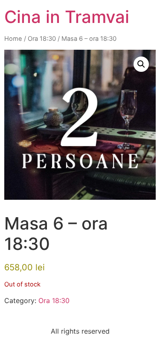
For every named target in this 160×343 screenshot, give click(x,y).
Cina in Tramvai (66, 16)
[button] (141, 64)
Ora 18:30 (42, 39)
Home (13, 39)
